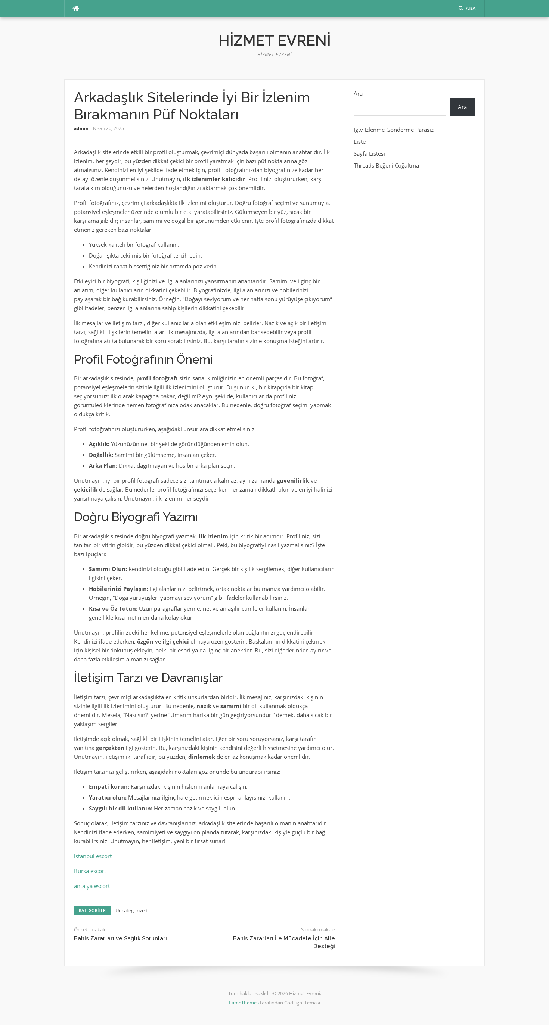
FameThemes (244, 1002)
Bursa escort (90, 871)
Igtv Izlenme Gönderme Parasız (394, 129)
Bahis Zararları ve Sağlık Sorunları (120, 938)
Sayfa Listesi (369, 153)
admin (81, 128)
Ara (358, 93)
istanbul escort (93, 856)
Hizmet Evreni (274, 40)
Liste (360, 141)
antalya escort (92, 886)
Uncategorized (131, 910)
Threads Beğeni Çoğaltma (386, 165)
